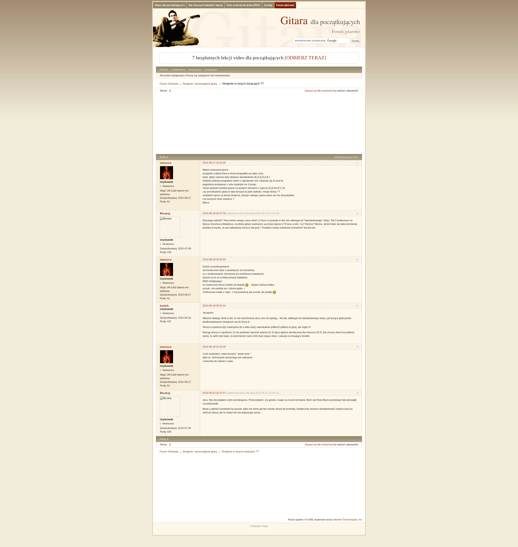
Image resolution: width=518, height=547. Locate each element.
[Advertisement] (259, 123)
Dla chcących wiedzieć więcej (206, 5)
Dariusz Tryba (260, 526)
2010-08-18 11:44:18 (214, 346)
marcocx (166, 162)
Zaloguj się (311, 90)
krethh (164, 305)
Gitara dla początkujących (170, 5)
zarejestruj (327, 90)
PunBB (309, 519)
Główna (164, 69)
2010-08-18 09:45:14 (214, 305)
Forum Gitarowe (169, 83)
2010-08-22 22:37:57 (214, 393)
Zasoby (268, 5)
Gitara (320, 20)
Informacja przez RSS (346, 157)
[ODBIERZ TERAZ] (305, 57)
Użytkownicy (178, 69)
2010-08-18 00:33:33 (214, 259)
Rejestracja (195, 69)
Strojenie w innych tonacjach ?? (243, 83)
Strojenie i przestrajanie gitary (200, 83)
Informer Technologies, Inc (347, 519)
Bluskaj (165, 213)
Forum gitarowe (285, 5)
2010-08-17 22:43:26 (214, 162)
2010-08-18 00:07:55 (214, 213)
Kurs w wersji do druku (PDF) (243, 5)
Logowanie (211, 69)
